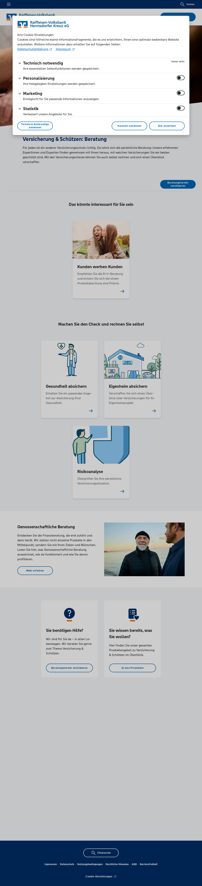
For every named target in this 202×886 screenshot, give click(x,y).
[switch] (181, 77)
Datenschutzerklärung (33, 49)
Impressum (63, 49)
